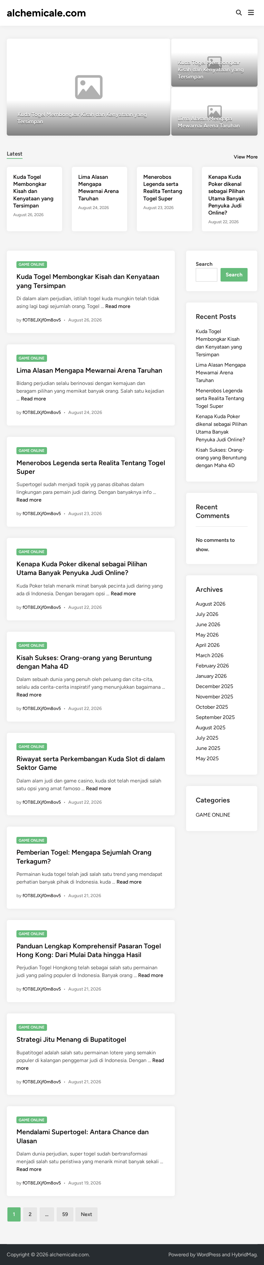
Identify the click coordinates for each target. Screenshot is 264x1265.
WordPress (209, 1254)
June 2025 (208, 748)
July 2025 (207, 738)
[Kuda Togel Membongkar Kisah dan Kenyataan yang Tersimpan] (88, 87)
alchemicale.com (46, 13)
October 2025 (212, 707)
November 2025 (214, 697)
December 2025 (214, 686)
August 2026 (210, 604)
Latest (15, 153)
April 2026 (208, 645)
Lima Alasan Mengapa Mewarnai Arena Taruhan (89, 370)
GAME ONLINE (31, 264)
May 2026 (207, 635)
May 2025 (207, 758)
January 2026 (211, 676)
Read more (117, 306)
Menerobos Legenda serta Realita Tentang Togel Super (220, 398)
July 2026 (207, 614)
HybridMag (244, 1254)
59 (65, 1214)
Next (86, 1214)
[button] (140, 46)
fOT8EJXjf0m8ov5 (42, 320)
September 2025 (215, 717)
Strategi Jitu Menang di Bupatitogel (71, 1039)
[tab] (15, 153)
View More (246, 157)
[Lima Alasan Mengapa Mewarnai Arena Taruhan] (214, 112)
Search (204, 264)
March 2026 (209, 655)
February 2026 (212, 666)
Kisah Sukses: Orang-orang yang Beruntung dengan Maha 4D (221, 457)
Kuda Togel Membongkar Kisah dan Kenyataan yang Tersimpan (33, 191)
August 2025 (210, 727)
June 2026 (208, 624)
